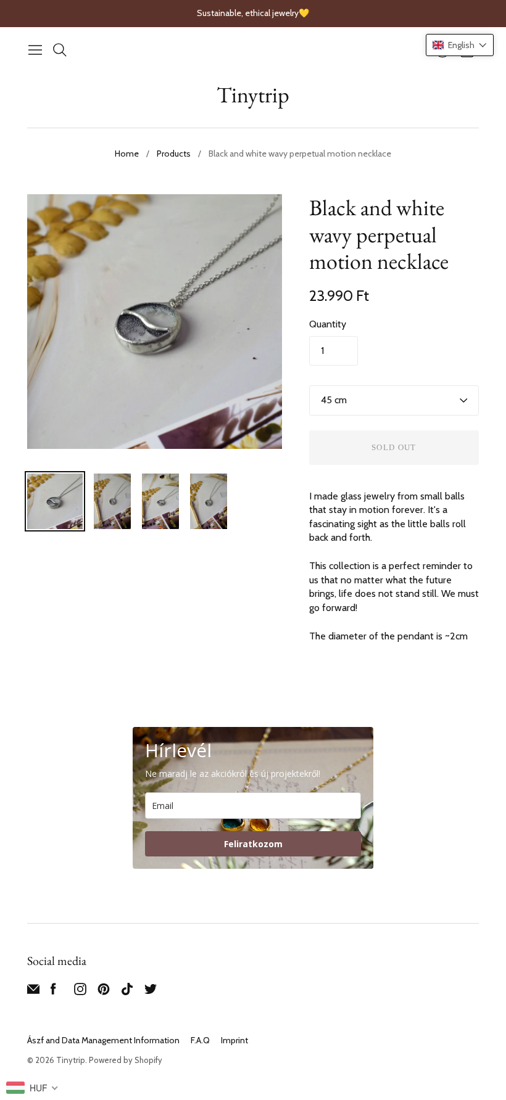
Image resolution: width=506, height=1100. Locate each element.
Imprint (234, 1040)
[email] (33, 992)
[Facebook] (53, 992)
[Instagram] (80, 992)
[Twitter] (150, 992)
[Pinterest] (103, 992)
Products (174, 153)
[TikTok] (127, 992)
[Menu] (35, 50)
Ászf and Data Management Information (103, 1040)
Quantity (327, 324)
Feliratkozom (253, 844)
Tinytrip (253, 94)
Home (127, 153)
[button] (459, 45)
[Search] (60, 50)
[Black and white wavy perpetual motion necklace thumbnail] (55, 501)
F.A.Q (200, 1040)
